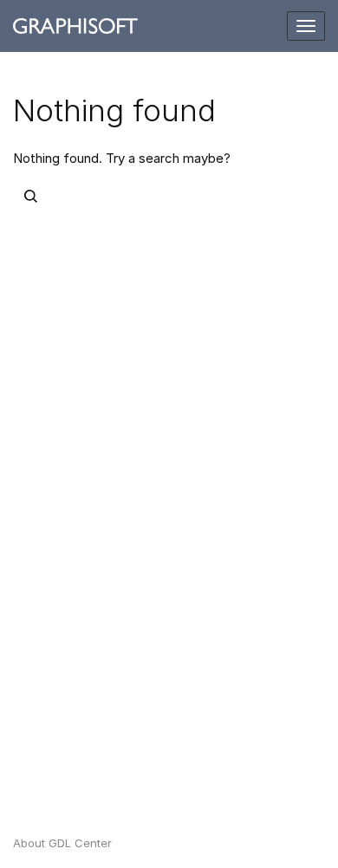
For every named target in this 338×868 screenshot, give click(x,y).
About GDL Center (62, 843)
